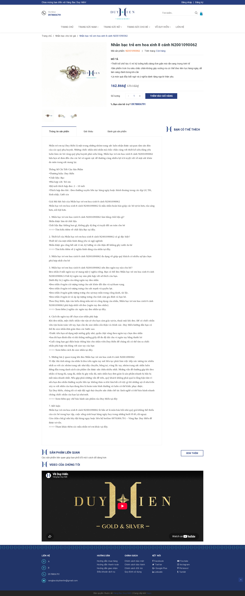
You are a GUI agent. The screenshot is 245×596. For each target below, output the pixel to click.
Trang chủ (67, 27)
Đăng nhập (186, 2)
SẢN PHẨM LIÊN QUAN (64, 452)
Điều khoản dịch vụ (106, 572)
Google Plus (161, 568)
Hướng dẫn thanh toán (108, 564)
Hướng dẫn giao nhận (107, 568)
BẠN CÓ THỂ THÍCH (187, 129)
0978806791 (54, 15)
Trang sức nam (87, 27)
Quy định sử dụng (133, 572)
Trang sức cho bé (138, 27)
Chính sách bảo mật (134, 561)
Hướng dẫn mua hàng (107, 561)
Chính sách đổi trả (134, 568)
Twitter (158, 564)
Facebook (159, 561)
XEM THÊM (192, 453)
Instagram (184, 564)
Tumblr (182, 572)
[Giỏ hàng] (201, 13)
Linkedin (158, 572)
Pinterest (183, 568)
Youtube (183, 561)
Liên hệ (180, 27)
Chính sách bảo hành (135, 564)
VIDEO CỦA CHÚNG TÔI (64, 464)
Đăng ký (199, 2)
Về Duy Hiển (162, 27)
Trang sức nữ (112, 27)
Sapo (148, 593)
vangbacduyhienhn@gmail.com (63, 580)
